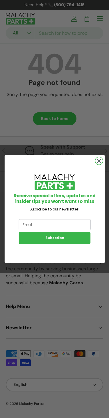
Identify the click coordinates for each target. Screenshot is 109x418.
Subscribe (54, 238)
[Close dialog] (99, 161)
